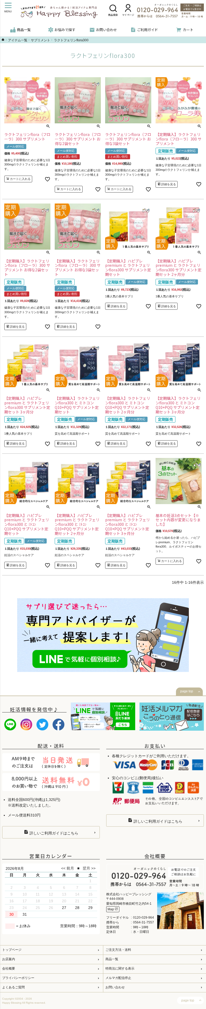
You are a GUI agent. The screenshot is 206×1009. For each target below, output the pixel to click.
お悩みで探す (64, 29)
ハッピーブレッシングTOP (3, 39)
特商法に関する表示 (119, 968)
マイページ (128, 15)
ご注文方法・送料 (118, 950)
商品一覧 (24, 29)
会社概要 (8, 968)
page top (186, 691)
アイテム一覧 (17, 40)
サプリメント (40, 40)
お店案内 (8, 959)
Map (111, 909)
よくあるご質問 (13, 987)
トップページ (11, 950)
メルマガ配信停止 (118, 978)
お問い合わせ (106, 29)
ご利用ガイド (147, 29)
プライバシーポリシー (18, 978)
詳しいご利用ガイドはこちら (53, 833)
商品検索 (113, 15)
